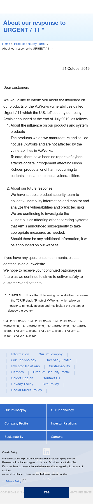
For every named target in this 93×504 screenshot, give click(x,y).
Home (6, 44)
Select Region (22, 378)
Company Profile (59, 360)
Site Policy (51, 384)
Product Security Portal (29, 44)
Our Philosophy (51, 354)
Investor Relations (25, 366)
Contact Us (51, 378)
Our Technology (23, 360)
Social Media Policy (26, 390)
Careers (17, 372)
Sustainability (59, 366)
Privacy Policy (22, 384)
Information (20, 354)
